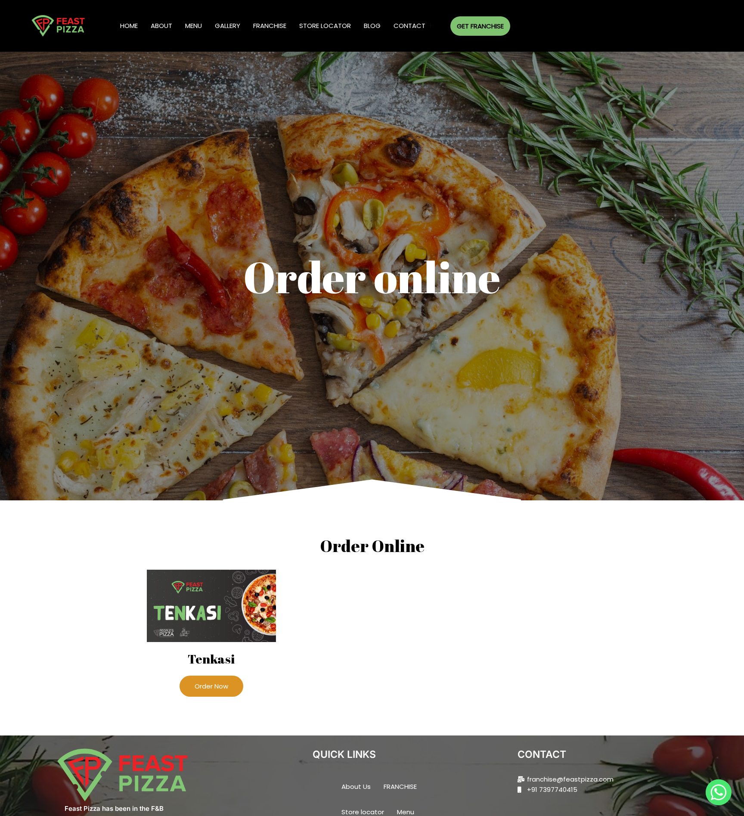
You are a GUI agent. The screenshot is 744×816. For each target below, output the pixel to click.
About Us (356, 786)
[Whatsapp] (719, 792)
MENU (193, 25)
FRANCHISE (269, 25)
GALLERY (227, 25)
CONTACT (409, 25)
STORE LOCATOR (325, 25)
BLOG (372, 25)
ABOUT (161, 25)
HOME (129, 25)
